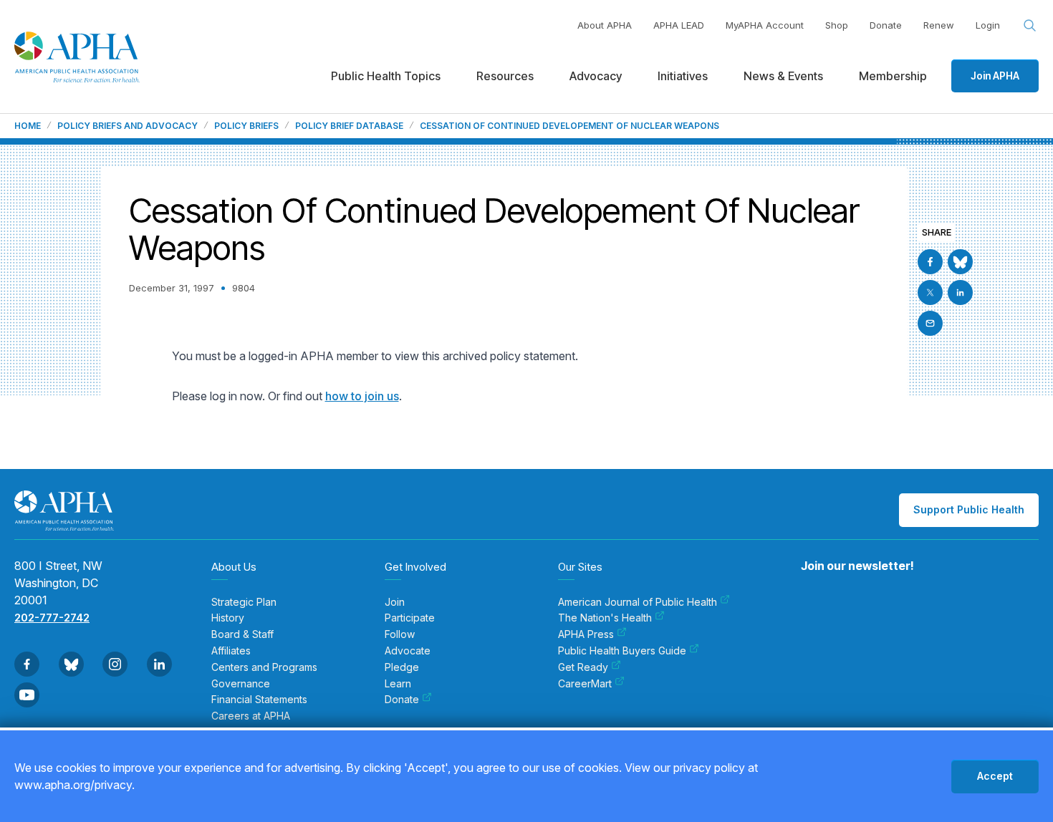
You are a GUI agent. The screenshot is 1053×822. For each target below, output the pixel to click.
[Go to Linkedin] (960, 292)
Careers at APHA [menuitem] (250, 716)
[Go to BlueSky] (960, 261)
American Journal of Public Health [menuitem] (637, 602)
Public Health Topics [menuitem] (386, 76)
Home (27, 126)
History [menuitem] (227, 618)
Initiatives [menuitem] (683, 76)
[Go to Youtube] (26, 694)
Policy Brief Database (349, 126)
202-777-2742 (52, 617)
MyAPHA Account (765, 25)
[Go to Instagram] (115, 664)
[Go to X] (930, 292)
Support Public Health (968, 509)
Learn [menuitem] (398, 684)
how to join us (362, 396)
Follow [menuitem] (400, 634)
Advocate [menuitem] (408, 651)
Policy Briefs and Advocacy (127, 126)
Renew (938, 25)
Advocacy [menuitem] (595, 76)
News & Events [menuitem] (783, 76)
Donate (886, 25)
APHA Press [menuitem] (586, 634)
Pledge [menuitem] (402, 667)
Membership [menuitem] (893, 76)
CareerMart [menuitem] (585, 684)
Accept (995, 776)
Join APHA (995, 75)
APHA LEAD (678, 25)
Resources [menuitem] (505, 76)
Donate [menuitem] (402, 699)
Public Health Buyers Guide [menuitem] (622, 651)
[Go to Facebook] (930, 261)
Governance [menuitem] (240, 684)
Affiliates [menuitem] (231, 651)
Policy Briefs (246, 126)
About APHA (604, 25)
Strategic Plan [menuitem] (244, 602)
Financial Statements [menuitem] (259, 699)
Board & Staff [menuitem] (242, 634)
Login (988, 25)
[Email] (930, 323)
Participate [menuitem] (410, 618)
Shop (836, 25)
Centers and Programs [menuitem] (264, 667)
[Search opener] (1030, 25)
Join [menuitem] (395, 602)
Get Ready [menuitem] (583, 667)
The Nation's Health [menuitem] (605, 618)
